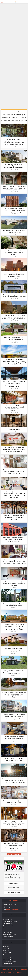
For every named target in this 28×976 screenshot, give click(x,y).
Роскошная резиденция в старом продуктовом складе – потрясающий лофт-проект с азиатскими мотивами (14, 561)
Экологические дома (8, 959)
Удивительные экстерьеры (9, 934)
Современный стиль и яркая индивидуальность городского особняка (14, 649)
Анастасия (15, 475)
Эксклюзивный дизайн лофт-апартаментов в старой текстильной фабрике (14, 583)
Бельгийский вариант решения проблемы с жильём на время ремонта (14, 517)
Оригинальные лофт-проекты (10, 921)
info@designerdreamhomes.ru (12, 909)
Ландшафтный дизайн (8, 936)
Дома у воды (6, 948)
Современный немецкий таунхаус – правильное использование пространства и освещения (14, 716)
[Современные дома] (14, 1)
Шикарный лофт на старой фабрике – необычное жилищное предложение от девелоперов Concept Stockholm (14, 780)
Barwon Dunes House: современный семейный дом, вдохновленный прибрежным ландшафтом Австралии (14, 317)
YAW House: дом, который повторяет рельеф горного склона (13, 80)
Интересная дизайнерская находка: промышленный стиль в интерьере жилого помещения (14, 471)
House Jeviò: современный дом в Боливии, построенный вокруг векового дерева (14, 339)
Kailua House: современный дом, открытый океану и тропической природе (13, 99)
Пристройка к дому (7, 932)
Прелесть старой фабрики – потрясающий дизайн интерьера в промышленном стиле (14, 823)
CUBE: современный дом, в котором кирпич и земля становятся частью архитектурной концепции (13, 64)
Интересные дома (7, 919)
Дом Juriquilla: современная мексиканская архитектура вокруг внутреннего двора (13, 274)
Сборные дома (6, 928)
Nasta (15, 453)
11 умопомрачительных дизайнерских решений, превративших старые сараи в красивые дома (14, 694)
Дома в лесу (6, 946)
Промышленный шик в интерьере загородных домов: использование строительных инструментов (14, 449)
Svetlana (15, 543)
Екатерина (15, 146)
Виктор (15, 804)
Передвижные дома (7, 923)
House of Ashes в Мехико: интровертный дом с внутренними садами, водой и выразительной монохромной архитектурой (13, 13)
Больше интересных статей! (13, 854)
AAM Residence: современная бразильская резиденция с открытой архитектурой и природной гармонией (14, 361)
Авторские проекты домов (9, 961)
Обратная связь (13, 900)
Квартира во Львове (14, 429)
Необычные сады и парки (9, 963)
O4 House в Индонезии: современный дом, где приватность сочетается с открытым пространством (13, 46)
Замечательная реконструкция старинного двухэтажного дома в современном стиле (14, 738)
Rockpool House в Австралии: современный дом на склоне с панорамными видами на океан (13, 30)
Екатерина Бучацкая (15, 499)
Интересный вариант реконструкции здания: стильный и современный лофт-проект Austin (14, 539)
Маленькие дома (7, 930)
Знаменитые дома (7, 954)
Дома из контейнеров (8, 925)
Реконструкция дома (8, 957)
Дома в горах (6, 950)
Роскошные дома (7, 952)
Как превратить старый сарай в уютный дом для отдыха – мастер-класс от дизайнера (14, 671)
